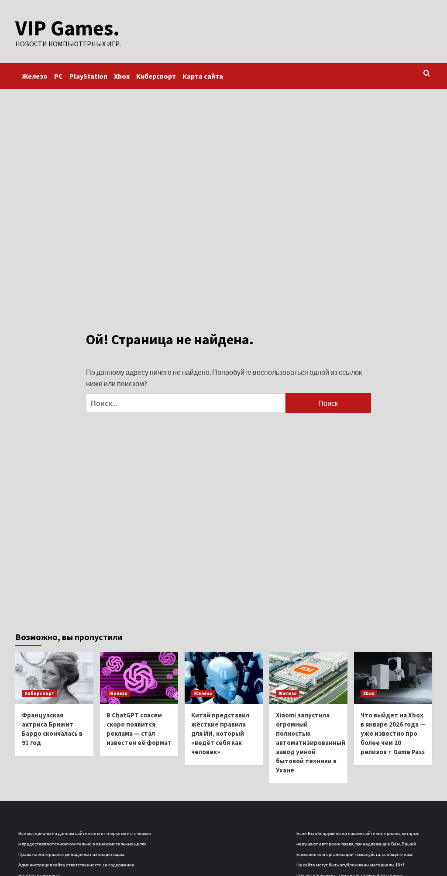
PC (58, 76)
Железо (35, 76)
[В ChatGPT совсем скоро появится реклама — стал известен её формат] (139, 678)
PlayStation (88, 76)
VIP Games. (67, 28)
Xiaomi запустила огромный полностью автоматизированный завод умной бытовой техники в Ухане (310, 742)
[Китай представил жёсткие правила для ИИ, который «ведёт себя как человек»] (224, 678)
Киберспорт (156, 76)
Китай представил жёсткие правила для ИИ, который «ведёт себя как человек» (220, 733)
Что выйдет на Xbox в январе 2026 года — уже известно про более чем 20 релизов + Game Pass (393, 733)
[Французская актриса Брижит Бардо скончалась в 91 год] (54, 678)
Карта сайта (202, 76)
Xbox (122, 76)
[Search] (426, 73)
